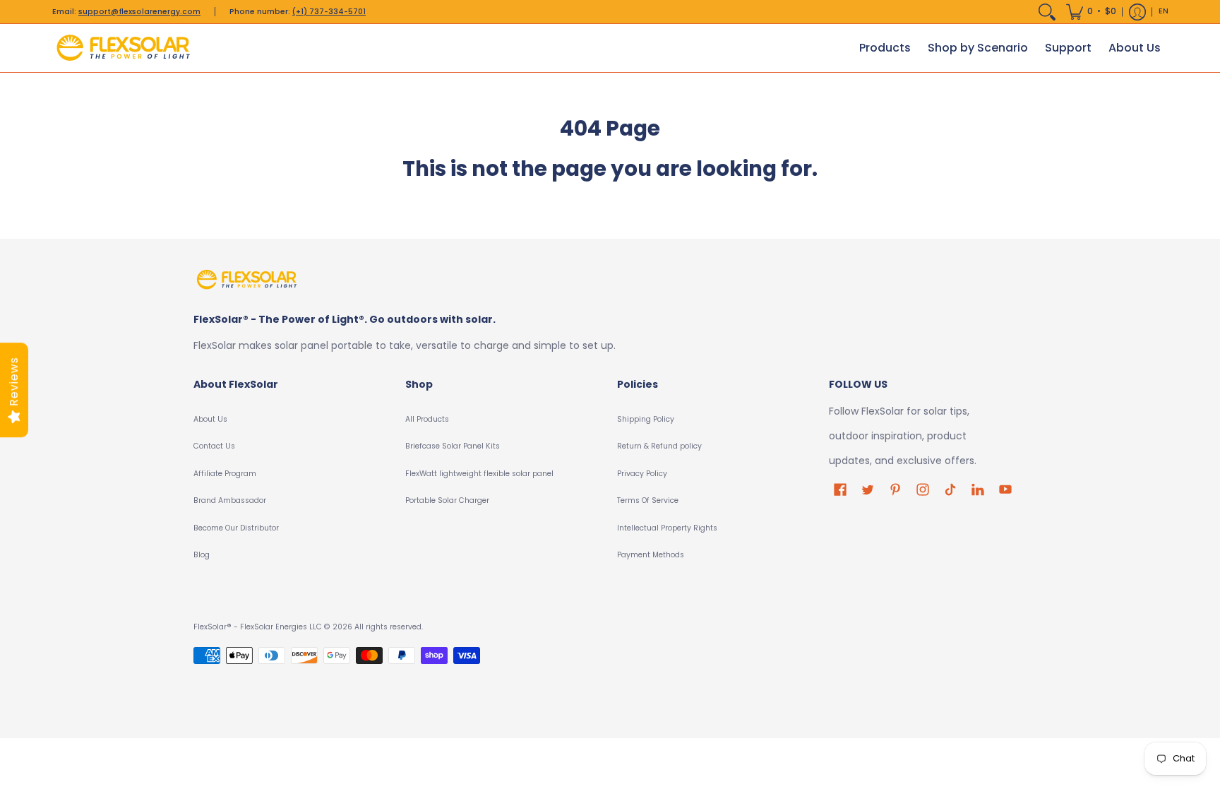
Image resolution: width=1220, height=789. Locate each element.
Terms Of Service (647, 500)
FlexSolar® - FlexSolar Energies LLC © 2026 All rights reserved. (308, 627)
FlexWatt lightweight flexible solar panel (479, 473)
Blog (201, 555)
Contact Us (214, 446)
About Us (210, 419)
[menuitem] (1047, 11)
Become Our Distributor (236, 528)
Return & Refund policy (659, 446)
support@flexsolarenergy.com (139, 11)
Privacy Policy (642, 473)
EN (1163, 11)
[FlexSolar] (122, 48)
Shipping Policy (645, 419)
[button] (1091, 11)
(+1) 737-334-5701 (329, 11)
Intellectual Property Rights (667, 528)
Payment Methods (650, 555)
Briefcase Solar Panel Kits (452, 446)
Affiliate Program (224, 473)
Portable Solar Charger (447, 500)
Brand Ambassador (229, 500)
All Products (427, 419)
